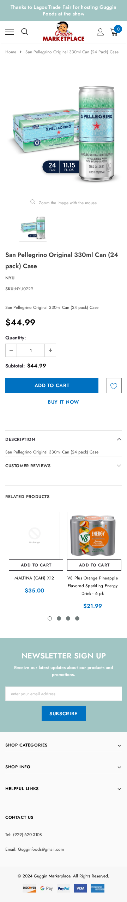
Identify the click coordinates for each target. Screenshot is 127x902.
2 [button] (59, 618)
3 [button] (68, 618)
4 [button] (77, 618)
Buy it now (63, 401)
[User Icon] (100, 31)
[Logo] (64, 30)
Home (10, 52)
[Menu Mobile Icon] (9, 32)
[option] (63, 131)
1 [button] (50, 618)
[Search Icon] (24, 31)
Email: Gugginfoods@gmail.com (34, 849)
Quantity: (15, 337)
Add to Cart (36, 565)
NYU (10, 278)
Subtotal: (15, 365)
